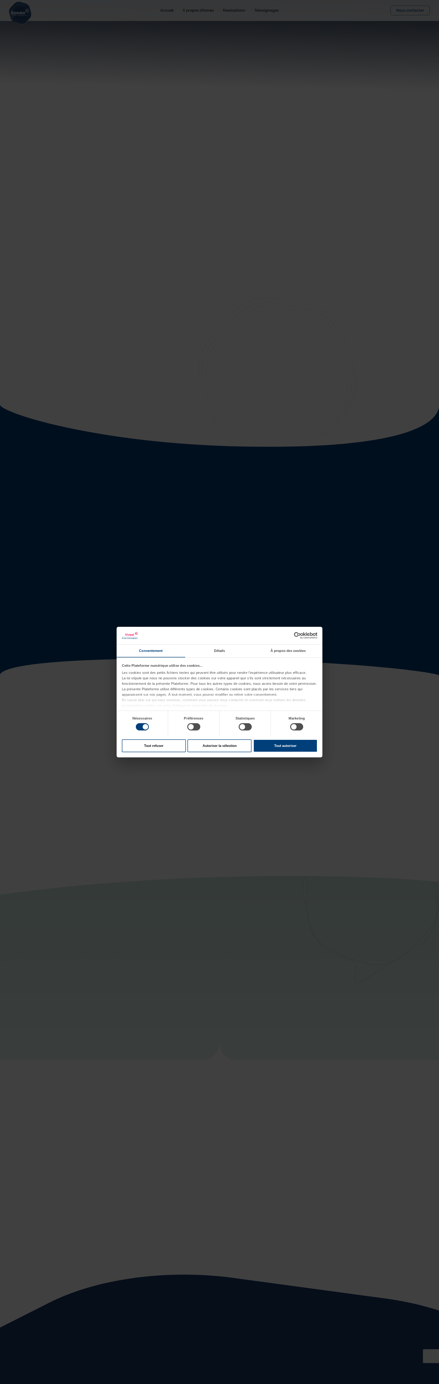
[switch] (193, 726)
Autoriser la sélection (220, 745)
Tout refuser (153, 745)
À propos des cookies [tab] (288, 650)
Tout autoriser (285, 745)
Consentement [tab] (151, 650)
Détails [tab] (219, 650)
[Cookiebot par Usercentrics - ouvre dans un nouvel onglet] (297, 635)
